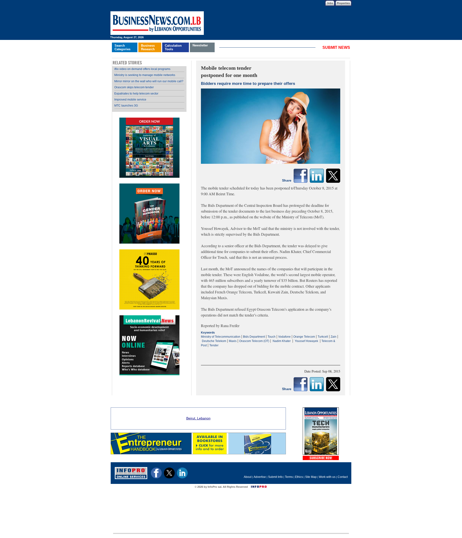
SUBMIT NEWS (336, 47)
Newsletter (200, 45)
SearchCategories (122, 47)
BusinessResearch (148, 47)
